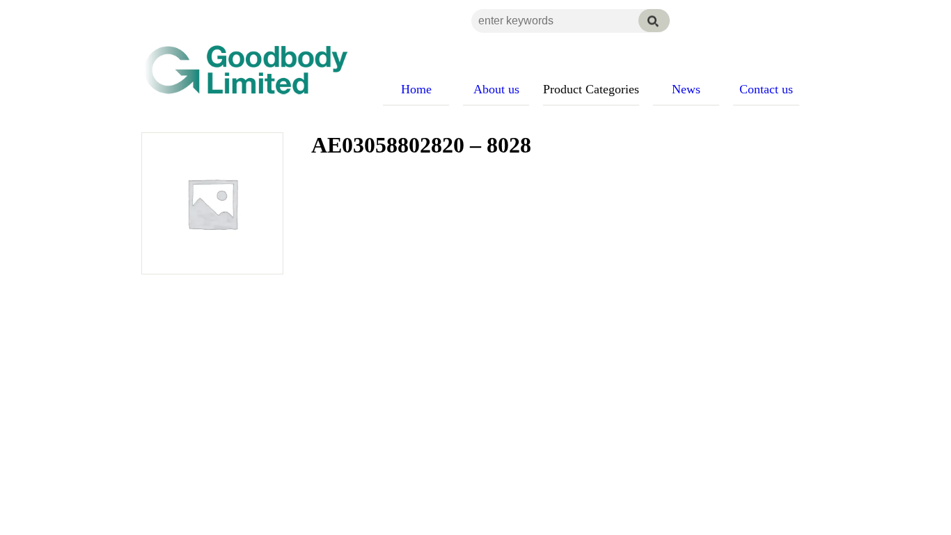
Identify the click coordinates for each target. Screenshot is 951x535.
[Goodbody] (240, 70)
